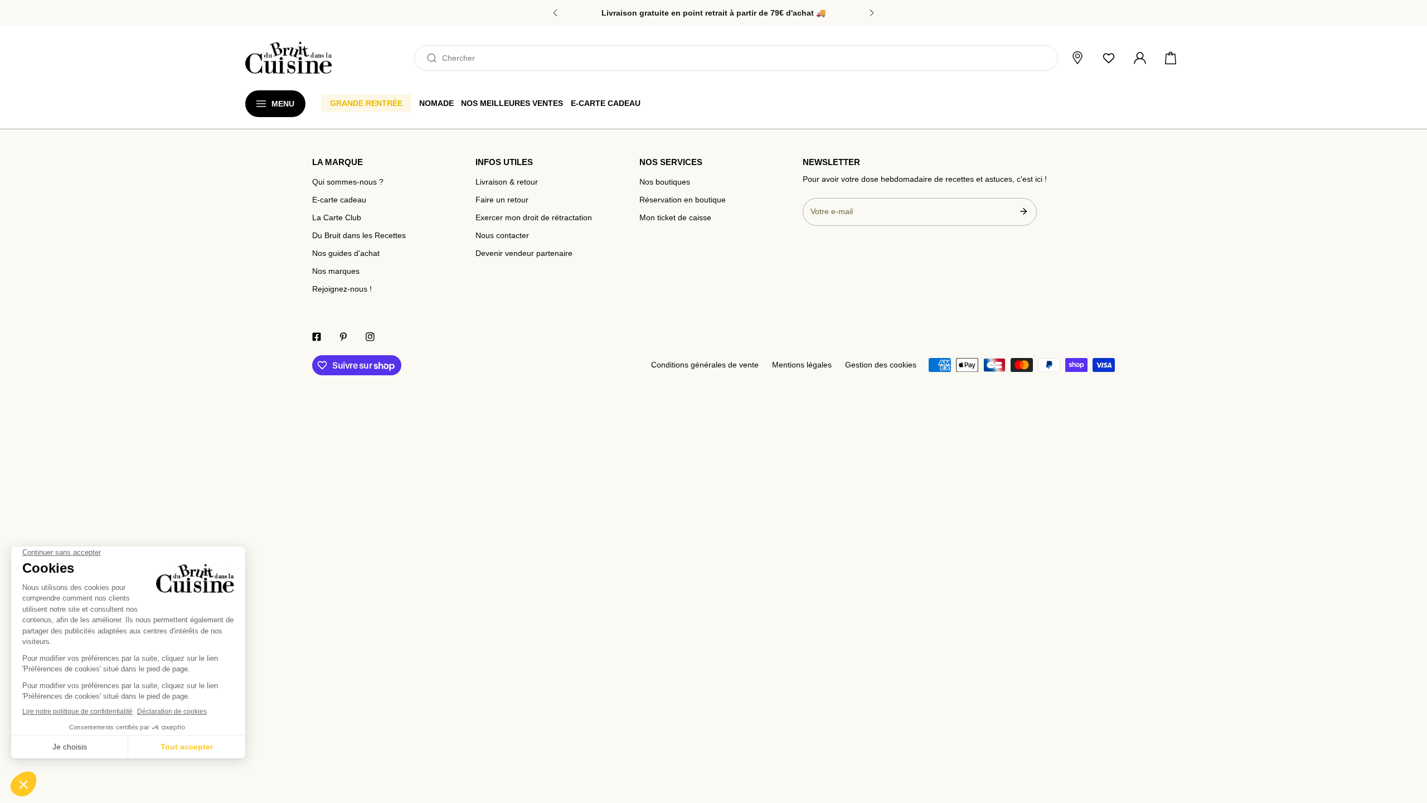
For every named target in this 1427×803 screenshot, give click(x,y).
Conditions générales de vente (705, 365)
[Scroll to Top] (1408, 745)
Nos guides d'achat (346, 253)
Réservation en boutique (682, 200)
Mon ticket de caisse (675, 218)
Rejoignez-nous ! (342, 289)
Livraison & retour (506, 182)
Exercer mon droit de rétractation (533, 218)
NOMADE (436, 103)
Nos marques (336, 271)
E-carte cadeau (339, 200)
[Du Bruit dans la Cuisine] (288, 58)
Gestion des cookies (880, 365)
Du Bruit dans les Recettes (359, 235)
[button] (1170, 58)
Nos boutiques (664, 182)
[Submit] (1023, 211)
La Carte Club (336, 218)
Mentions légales (802, 365)
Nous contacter (502, 235)
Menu (282, 103)
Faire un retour (501, 200)
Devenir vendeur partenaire (523, 253)
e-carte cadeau (605, 103)
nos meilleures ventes (512, 103)
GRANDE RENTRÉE (366, 103)
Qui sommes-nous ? (348, 182)
